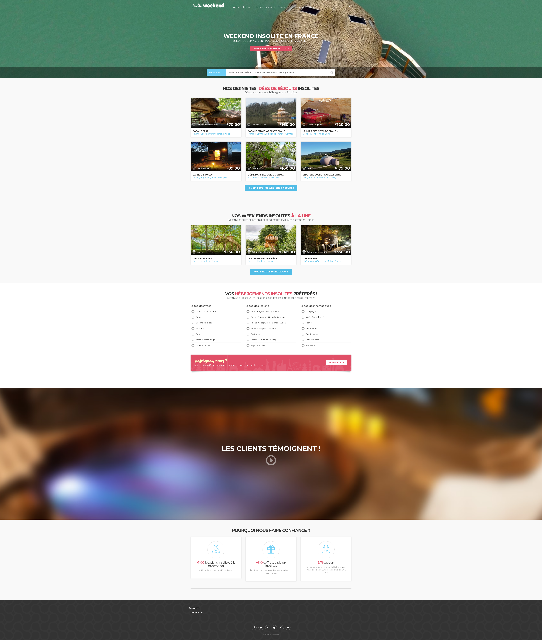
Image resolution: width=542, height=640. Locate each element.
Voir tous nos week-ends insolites (272, 188)
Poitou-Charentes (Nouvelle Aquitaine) (268, 317)
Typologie (283, 7)
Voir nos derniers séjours (272, 271)
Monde (269, 7)
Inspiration (298, 7)
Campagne (311, 311)
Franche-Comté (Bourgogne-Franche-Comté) (270, 134)
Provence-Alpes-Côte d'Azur (264, 328)
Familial (309, 323)
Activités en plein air (315, 317)
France (246, 7)
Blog (311, 7)
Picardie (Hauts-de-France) (206, 261)
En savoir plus (336, 363)
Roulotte (200, 328)
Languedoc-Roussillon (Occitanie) (319, 177)
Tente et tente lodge (205, 340)
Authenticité (311, 328)
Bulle (198, 334)
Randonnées (312, 334)
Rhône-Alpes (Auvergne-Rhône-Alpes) (211, 134)
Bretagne (255, 334)
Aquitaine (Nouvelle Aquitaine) (265, 311)
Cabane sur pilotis (204, 323)
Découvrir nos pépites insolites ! (271, 49)
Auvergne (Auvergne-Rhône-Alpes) (210, 177)
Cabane (199, 317)
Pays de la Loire (258, 345)
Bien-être (310, 345)
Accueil (236, 7)
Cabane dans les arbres (206, 311)
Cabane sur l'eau (203, 345)
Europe (259, 7)
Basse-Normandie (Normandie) (263, 177)
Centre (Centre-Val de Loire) (316, 134)
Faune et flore (312, 340)
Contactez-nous (195, 612)
